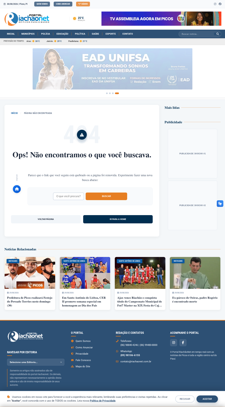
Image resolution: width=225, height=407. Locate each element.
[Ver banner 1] (107, 93)
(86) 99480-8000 (148, 345)
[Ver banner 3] (114, 93)
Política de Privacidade (102, 400)
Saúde (95, 33)
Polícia (45, 33)
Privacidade (82, 353)
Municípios (28, 33)
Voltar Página (46, 219)
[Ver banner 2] (110, 93)
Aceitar (207, 399)
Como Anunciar (63, 4)
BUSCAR (106, 196)
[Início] (17, 189)
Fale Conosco (83, 360)
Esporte (111, 33)
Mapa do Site (83, 366)
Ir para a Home (118, 219)
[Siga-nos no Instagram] (215, 4)
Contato (127, 33)
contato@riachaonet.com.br (135, 361)
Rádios (85, 4)
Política (80, 33)
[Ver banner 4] (118, 93)
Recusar (185, 399)
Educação (62, 33)
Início (14, 113)
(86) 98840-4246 (129, 345)
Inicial (11, 33)
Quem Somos (42, 4)
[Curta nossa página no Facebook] (220, 4)
